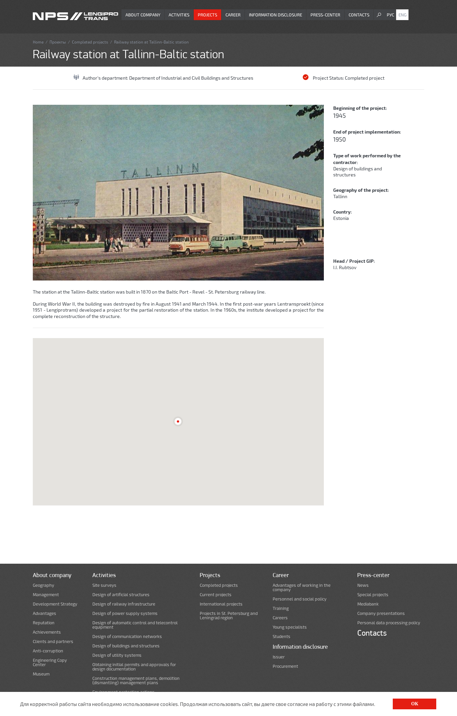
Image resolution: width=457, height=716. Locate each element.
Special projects (372, 594)
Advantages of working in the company (302, 587)
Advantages (44, 613)
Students (281, 636)
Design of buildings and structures (126, 646)
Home (38, 41)
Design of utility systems (117, 655)
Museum (41, 674)
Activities (179, 14)
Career (233, 14)
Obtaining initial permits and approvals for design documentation (134, 666)
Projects (207, 14)
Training (281, 608)
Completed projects (90, 41)
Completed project (364, 78)
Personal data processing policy (388, 623)
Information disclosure (275, 14)
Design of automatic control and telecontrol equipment (135, 625)
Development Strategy (55, 604)
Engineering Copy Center (50, 662)
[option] (178, 193)
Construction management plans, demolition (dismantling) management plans (136, 680)
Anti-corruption (48, 651)
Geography (43, 585)
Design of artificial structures (121, 594)
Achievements (47, 632)
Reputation (44, 623)
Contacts (359, 14)
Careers (280, 618)
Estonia (341, 218)
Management (46, 594)
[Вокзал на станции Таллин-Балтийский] (178, 193)
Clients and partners (53, 641)
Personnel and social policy (300, 599)
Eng (402, 14)
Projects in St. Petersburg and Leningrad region (229, 615)
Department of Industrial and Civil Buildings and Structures (191, 78)
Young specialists (290, 627)
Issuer (279, 657)
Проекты (58, 41)
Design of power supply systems (125, 613)
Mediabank (368, 604)
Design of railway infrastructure (123, 604)
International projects (221, 604)
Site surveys (104, 585)
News (363, 585)
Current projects (216, 594)
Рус (390, 14)
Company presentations (381, 613)
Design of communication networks (127, 636)
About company (142, 14)
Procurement (285, 666)
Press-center (325, 14)
